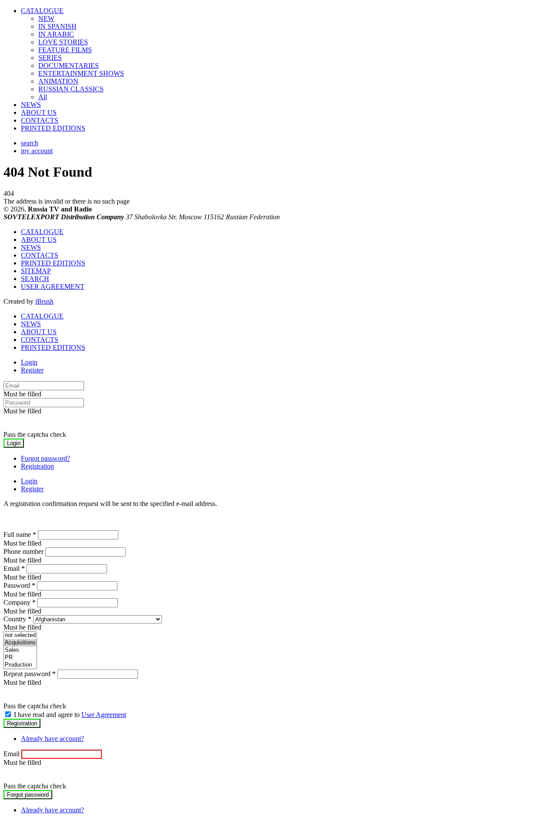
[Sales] (20, 650)
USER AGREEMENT (52, 286)
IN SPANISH (57, 26)
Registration (37, 466)
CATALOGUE (42, 10)
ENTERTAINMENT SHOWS (81, 73)
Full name (19, 534)
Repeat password (29, 673)
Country (17, 619)
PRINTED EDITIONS (53, 128)
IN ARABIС (56, 34)
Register (32, 370)
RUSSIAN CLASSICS (71, 89)
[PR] (20, 657)
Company (19, 602)
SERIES (50, 57)
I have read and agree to (70, 714)
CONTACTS (39, 120)
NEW (46, 18)
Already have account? (52, 738)
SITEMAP (36, 271)
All (42, 97)
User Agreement (103, 714)
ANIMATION (58, 81)
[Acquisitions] (20, 643)
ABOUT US (39, 112)
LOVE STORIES (63, 42)
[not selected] (20, 635)
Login (29, 362)
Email (14, 568)
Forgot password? (45, 458)
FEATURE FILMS (65, 50)
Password (19, 585)
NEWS (31, 104)
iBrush (44, 301)
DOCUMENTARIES (68, 65)
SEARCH (35, 278)
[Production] (20, 665)
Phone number (23, 551)
